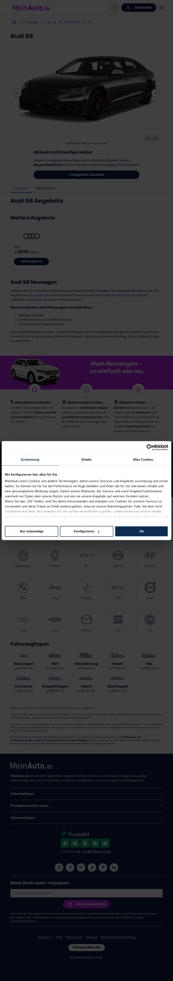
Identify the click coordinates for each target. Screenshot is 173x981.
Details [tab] (86, 459)
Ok (141, 531)
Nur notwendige (31, 531)
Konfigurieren (84, 531)
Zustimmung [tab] (30, 459)
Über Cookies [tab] (143, 459)
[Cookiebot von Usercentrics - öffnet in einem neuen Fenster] (149, 447)
